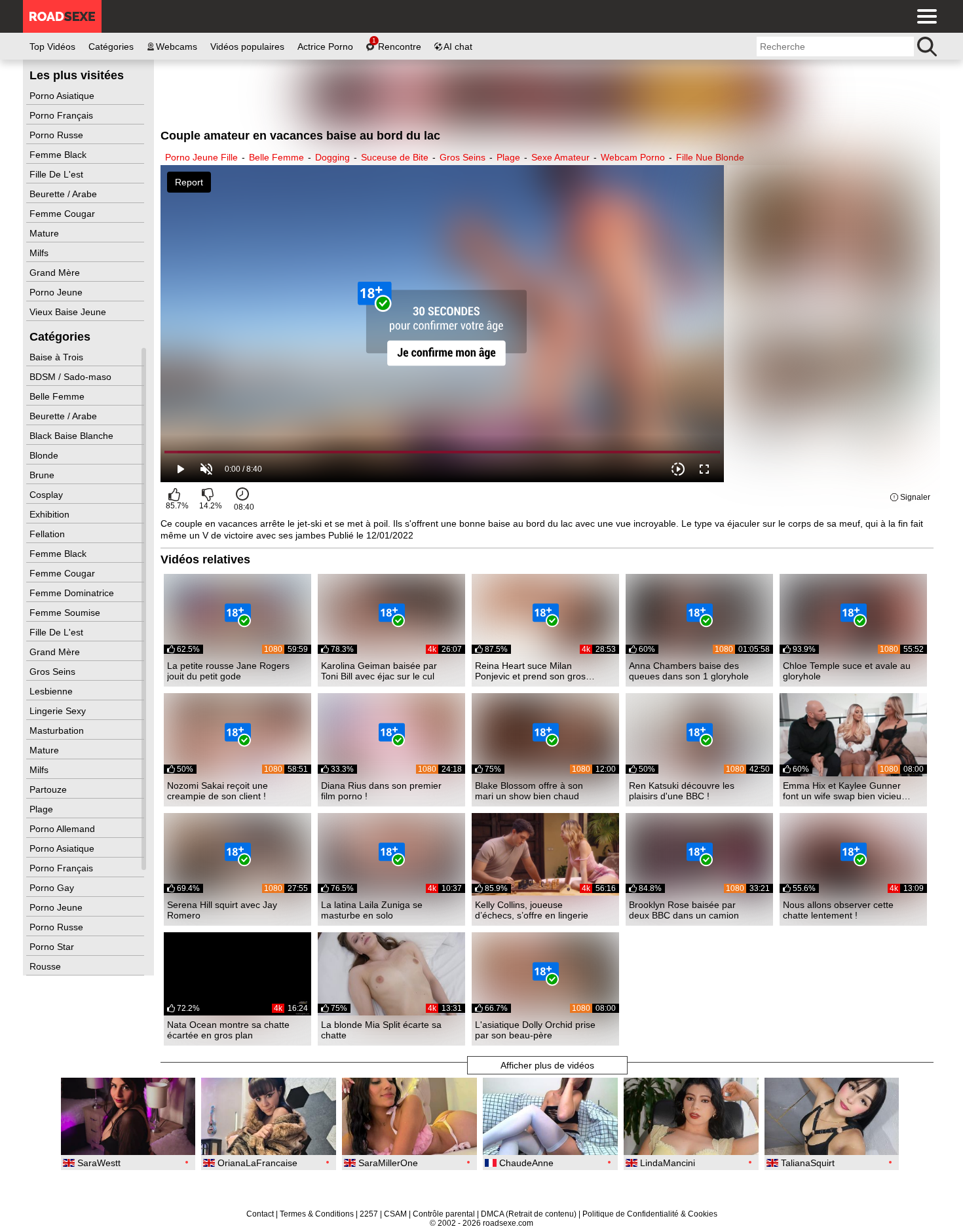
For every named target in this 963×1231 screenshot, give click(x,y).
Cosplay (47, 494)
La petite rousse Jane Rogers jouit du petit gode (228, 670)
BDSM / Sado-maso (71, 376)
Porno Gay (53, 887)
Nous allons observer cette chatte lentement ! (838, 910)
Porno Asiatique (63, 95)
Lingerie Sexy (58, 711)
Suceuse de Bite (394, 157)
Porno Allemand (63, 829)
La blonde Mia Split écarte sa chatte (381, 1029)
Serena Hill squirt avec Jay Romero (222, 910)
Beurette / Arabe (64, 194)
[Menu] (924, 16)
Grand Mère (56, 272)
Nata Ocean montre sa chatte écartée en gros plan (228, 1029)
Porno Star (53, 946)
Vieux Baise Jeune (69, 312)
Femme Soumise (66, 612)
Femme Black (59, 154)
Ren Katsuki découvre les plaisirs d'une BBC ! (681, 790)
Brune (43, 475)
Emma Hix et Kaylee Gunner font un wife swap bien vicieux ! (844, 790)
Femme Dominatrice (73, 593)
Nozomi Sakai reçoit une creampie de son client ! (217, 790)
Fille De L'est (57, 174)
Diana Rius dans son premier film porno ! (381, 790)
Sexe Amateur (560, 157)
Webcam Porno (633, 157)
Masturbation (57, 730)
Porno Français (62, 115)
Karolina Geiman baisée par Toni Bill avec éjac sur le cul (379, 670)
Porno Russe (57, 135)
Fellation (48, 534)
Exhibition (50, 514)
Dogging (332, 157)
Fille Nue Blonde (710, 157)
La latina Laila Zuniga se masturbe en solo (372, 910)
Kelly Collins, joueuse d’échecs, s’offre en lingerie (531, 910)
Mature (45, 233)
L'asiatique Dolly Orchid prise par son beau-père (535, 1029)
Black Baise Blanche (72, 435)
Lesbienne (52, 691)
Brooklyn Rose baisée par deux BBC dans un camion (684, 910)
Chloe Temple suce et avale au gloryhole (847, 670)
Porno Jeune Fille (201, 157)
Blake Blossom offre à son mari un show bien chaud (529, 790)
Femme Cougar (63, 213)
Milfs (40, 253)
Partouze (49, 789)
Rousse (46, 966)
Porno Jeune (57, 292)
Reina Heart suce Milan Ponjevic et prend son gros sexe (530, 670)
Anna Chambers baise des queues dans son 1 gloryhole (689, 670)
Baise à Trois (57, 357)
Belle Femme (58, 396)
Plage (42, 809)
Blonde (45, 455)
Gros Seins (53, 671)
